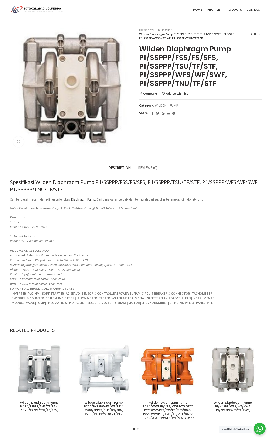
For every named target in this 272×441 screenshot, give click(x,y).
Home (143, 30)
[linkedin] (168, 113)
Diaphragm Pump (83, 199)
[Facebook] (152, 113)
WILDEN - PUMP (160, 30)
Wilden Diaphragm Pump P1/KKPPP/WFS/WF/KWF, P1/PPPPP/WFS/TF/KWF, (233, 406)
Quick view (65, 366)
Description (119, 167)
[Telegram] (174, 113)
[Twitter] (157, 113)
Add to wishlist (177, 93)
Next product (260, 34)
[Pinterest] (163, 113)
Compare (150, 93)
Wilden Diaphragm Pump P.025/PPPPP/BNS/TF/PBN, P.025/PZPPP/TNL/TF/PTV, (39, 406)
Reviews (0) (147, 167)
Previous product (251, 34)
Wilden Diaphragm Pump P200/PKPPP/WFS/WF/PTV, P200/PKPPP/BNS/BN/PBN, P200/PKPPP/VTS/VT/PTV (103, 408)
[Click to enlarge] (18, 141)
